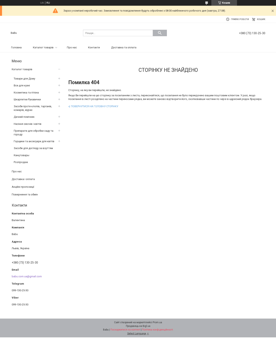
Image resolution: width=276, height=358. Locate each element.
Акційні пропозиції (23, 186)
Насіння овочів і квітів (27, 123)
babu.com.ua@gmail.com (27, 276)
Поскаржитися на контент (125, 329)
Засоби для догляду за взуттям (33, 148)
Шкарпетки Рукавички (27, 99)
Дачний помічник (24, 116)
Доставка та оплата (123, 47)
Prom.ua (157, 322)
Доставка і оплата (23, 179)
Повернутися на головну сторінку (94, 106)
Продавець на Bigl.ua (138, 326)
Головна (16, 47)
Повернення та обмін (25, 194)
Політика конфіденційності (157, 329)
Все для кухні (22, 85)
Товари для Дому (24, 78)
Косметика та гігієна (26, 92)
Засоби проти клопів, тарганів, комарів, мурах (33, 108)
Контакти (94, 47)
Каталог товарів (43, 47)
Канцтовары (21, 155)
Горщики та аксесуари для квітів (34, 141)
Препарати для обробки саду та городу (33, 132)
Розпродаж (21, 162)
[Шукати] (160, 33)
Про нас (72, 47)
